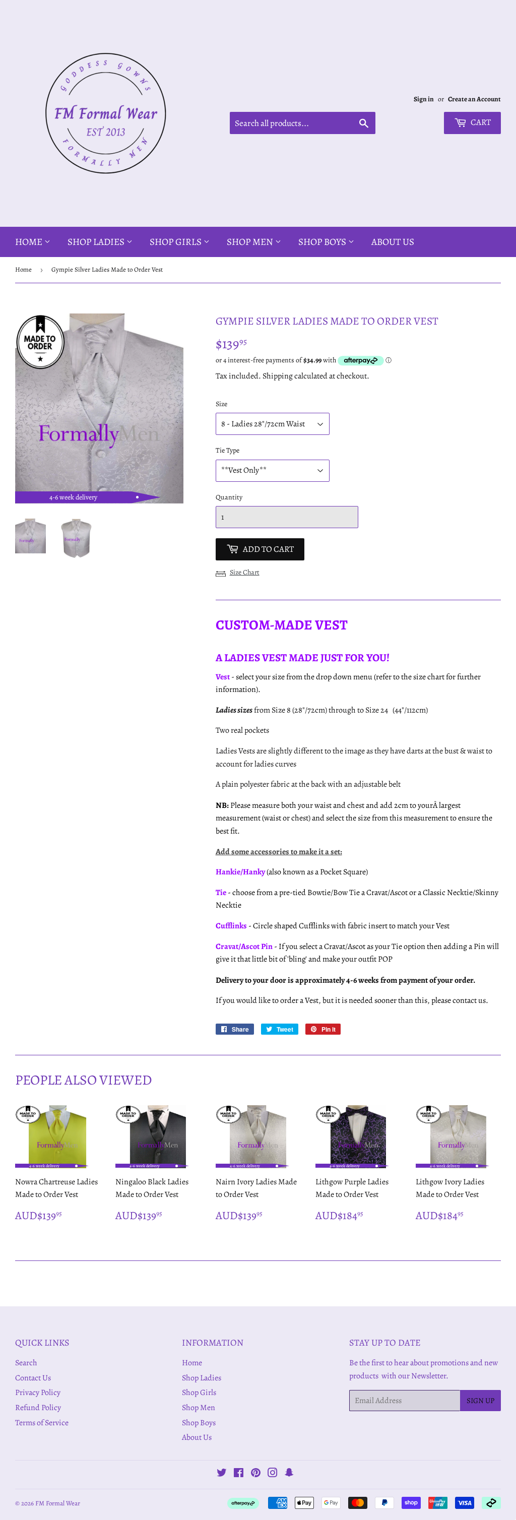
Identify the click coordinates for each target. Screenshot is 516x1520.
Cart (480, 122)
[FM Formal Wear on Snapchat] (289, 1474)
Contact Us (33, 1377)
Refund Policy (38, 1407)
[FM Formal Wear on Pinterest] (255, 1474)
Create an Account (474, 99)
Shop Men (251, 241)
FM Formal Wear (57, 1503)
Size (221, 404)
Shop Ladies (97, 241)
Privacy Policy (37, 1392)
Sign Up (480, 1401)
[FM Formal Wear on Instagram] (273, 1474)
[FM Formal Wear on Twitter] (222, 1474)
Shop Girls (177, 241)
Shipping (278, 376)
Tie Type (227, 450)
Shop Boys (323, 241)
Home (29, 241)
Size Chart (245, 572)
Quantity (229, 497)
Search (26, 1362)
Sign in (424, 99)
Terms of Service (42, 1422)
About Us (392, 241)
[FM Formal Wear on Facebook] (238, 1474)
